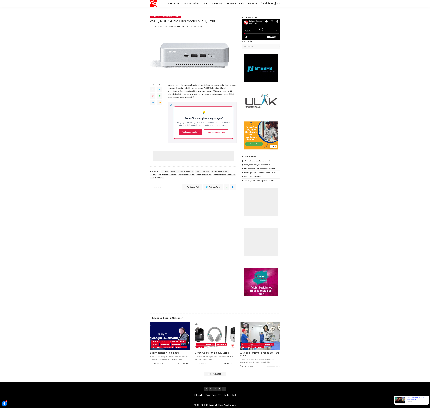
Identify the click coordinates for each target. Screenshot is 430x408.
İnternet (176, 344)
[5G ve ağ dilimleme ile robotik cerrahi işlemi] (260, 336)
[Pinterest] (152, 96)
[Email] (159, 102)
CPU (173, 172)
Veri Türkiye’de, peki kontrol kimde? (257, 161)
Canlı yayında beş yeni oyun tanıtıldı (257, 165)
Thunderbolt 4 (204, 175)
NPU (154, 175)
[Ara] (278, 3)
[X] (264, 3)
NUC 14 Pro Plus (187, 175)
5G (243, 344)
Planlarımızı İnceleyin (190, 132)
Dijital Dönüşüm (177, 342)
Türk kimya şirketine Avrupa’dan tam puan (259, 180)
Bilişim (156, 342)
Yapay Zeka (157, 178)
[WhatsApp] (159, 96)
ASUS (166, 172)
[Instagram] (266, 3)
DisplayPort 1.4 (186, 172)
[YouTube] (272, 3)
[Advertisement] (193, 156)
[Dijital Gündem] (153, 3)
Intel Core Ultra (220, 172)
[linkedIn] (233, 187)
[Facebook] (261, 3)
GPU (198, 172)
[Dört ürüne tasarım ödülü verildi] (215, 336)
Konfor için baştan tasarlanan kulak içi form (260, 173)
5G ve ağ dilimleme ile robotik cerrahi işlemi (259, 354)
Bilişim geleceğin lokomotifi (164, 352)
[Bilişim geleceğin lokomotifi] (170, 336)
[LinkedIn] (269, 3)
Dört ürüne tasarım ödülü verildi (212, 352)
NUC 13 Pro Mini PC (168, 175)
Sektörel (157, 347)
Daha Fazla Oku (183, 363)
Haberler (155, 17)
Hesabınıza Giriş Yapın (216, 132)
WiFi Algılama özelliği (225, 175)
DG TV (164, 342)
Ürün (177, 17)
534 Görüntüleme (196, 26)
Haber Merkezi (182, 26)
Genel (155, 344)
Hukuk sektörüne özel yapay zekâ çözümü (259, 169)
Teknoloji (167, 17)
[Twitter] (159, 89)
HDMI (206, 172)
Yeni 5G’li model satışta (252, 177)
